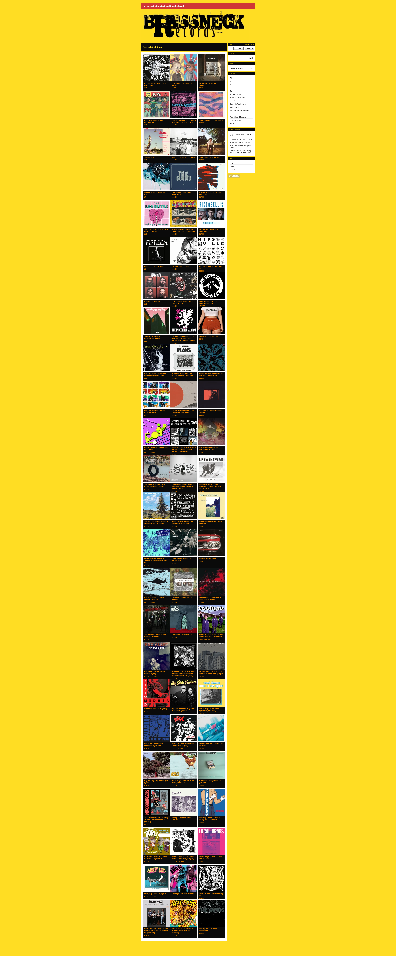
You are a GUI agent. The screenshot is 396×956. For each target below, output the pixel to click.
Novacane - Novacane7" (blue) (241, 142)
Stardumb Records (236, 120)
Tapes (232, 91)
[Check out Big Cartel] (234, 176)
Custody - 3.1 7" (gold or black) (241, 139)
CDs (231, 88)
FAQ (231, 163)
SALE (232, 123)
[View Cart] (238, 48)
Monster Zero (234, 114)
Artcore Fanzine (235, 94)
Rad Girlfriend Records (238, 117)
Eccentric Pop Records (238, 104)
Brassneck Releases (237, 97)
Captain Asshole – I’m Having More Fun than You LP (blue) (240, 151)
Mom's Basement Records (239, 110)
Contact (233, 169)
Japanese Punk (235, 107)
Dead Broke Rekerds (237, 101)
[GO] (251, 58)
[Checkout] (249, 48)
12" (231, 81)
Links (232, 166)
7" (231, 84)
